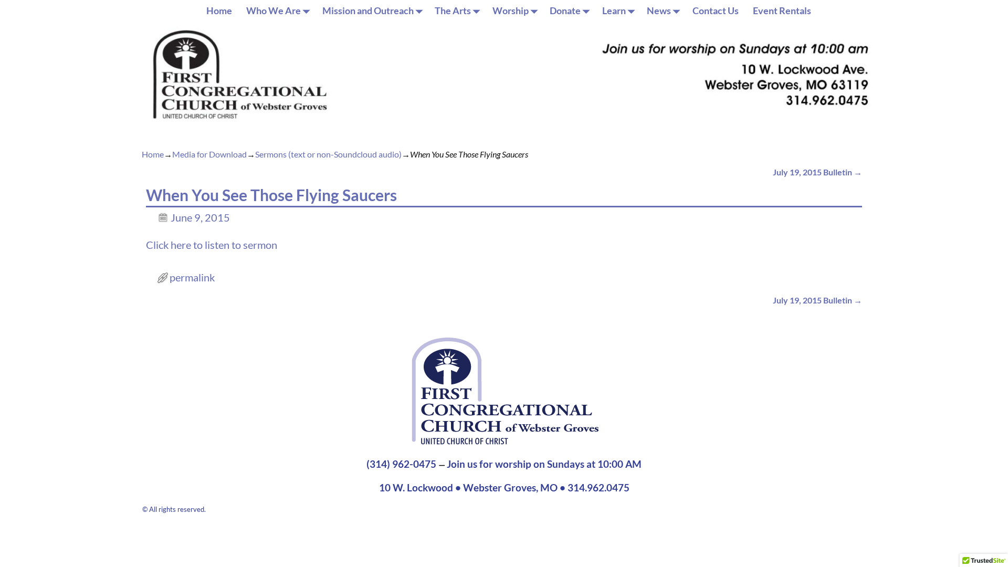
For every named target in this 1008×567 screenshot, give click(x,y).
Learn (614, 10)
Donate (565, 10)
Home (219, 10)
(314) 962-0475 (401, 464)
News (659, 10)
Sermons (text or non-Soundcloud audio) (328, 154)
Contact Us (715, 10)
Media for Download (209, 154)
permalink (192, 277)
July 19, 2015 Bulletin (817, 172)
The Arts (453, 10)
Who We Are (273, 10)
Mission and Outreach (368, 10)
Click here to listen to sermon (211, 244)
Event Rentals (782, 10)
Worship (510, 10)
